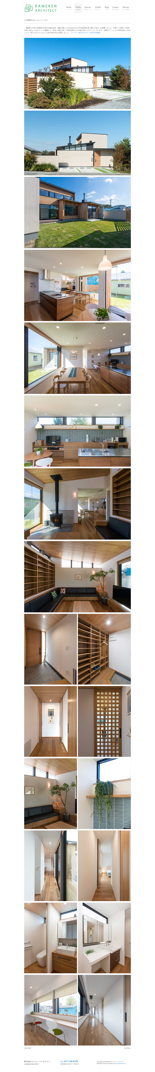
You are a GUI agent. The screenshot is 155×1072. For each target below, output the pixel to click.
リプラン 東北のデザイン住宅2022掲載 (86, 33)
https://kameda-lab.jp (120, 1063)
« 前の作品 (27, 1048)
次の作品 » (127, 1048)
